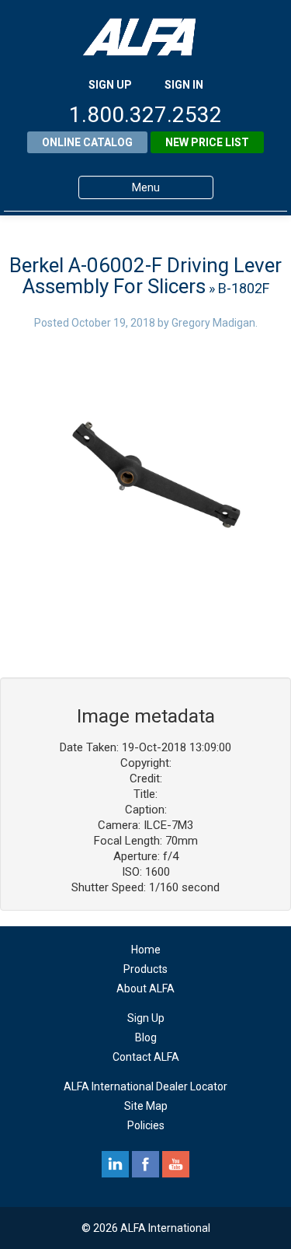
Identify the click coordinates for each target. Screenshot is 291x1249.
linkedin (115, 1164)
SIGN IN (184, 85)
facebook (145, 1164)
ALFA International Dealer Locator (145, 1086)
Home (146, 949)
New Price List (207, 142)
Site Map (146, 1106)
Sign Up (146, 1018)
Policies (146, 1125)
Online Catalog (87, 142)
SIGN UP (110, 85)
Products (145, 969)
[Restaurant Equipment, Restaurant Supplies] (146, 37)
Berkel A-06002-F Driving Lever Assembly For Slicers (145, 276)
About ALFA (145, 988)
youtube (175, 1164)
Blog (146, 1037)
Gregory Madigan (213, 323)
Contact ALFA (146, 1057)
